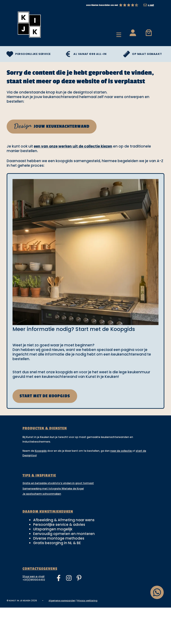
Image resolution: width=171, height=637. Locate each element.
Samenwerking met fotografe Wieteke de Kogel (53, 488)
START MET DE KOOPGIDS (45, 396)
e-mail (151, 5)
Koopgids (41, 451)
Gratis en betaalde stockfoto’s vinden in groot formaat (58, 483)
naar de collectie (121, 451)
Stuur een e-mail (33, 576)
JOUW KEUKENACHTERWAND (51, 125)
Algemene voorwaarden (62, 600)
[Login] (133, 32)
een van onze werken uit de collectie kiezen (73, 146)
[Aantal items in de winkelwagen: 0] (149, 32)
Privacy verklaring (87, 600)
